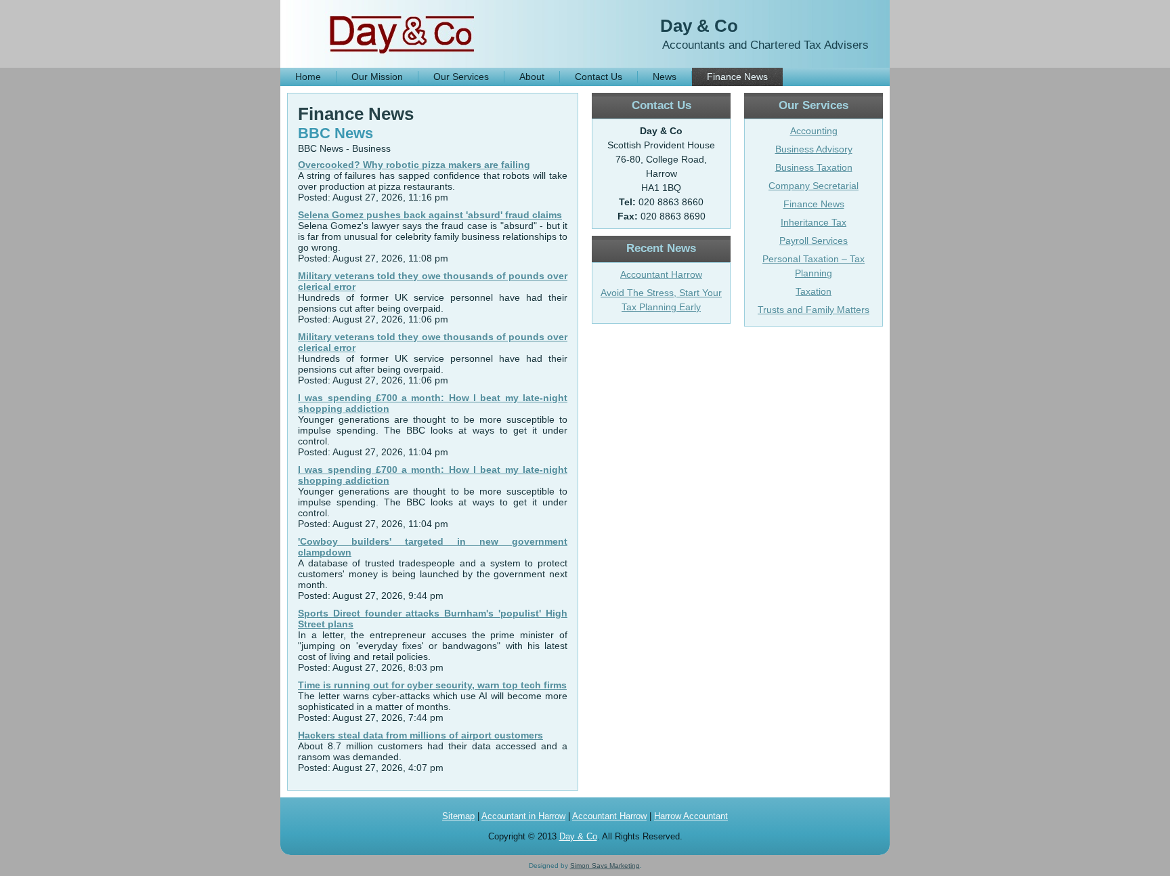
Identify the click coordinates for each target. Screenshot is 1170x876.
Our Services (461, 76)
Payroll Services (813, 240)
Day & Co (699, 26)
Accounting (814, 130)
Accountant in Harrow (523, 816)
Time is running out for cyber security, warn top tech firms (432, 685)
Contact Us (598, 76)
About (531, 76)
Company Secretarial (813, 185)
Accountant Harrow (661, 274)
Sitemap (458, 816)
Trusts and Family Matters (813, 309)
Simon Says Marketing (605, 865)
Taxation (813, 291)
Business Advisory (813, 149)
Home (308, 76)
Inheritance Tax (813, 222)
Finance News (737, 76)
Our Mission (377, 76)
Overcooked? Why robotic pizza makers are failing (414, 164)
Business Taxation (813, 167)
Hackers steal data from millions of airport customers (420, 735)
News (664, 76)
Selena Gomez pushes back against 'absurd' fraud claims (430, 214)
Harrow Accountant (691, 816)
